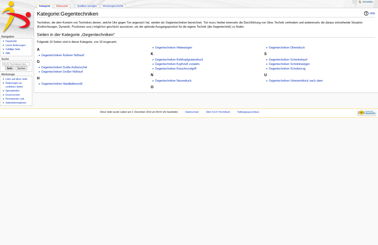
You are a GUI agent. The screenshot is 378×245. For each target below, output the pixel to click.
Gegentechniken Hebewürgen (173, 47)
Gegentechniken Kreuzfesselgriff (175, 68)
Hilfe (372, 13)
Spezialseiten (12, 90)
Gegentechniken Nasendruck (173, 80)
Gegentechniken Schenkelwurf (288, 59)
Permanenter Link (14, 98)
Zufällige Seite (12, 49)
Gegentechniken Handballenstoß (61, 83)
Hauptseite (11, 41)
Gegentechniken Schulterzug (287, 68)
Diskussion (62, 6)
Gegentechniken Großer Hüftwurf (62, 71)
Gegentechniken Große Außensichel (64, 67)
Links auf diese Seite (16, 79)
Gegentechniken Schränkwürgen (289, 64)
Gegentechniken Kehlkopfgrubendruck (179, 59)
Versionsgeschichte (113, 6)
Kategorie (44, 6)
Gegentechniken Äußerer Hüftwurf (62, 55)
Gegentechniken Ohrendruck (287, 47)
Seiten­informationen (15, 102)
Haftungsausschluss (248, 112)
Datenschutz (192, 112)
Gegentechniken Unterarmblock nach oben (296, 80)
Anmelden (367, 1)
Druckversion (12, 94)
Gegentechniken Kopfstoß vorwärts (177, 64)
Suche (5, 59)
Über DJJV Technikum (218, 112)
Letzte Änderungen (15, 45)
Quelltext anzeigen (87, 6)
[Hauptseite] (17, 17)
